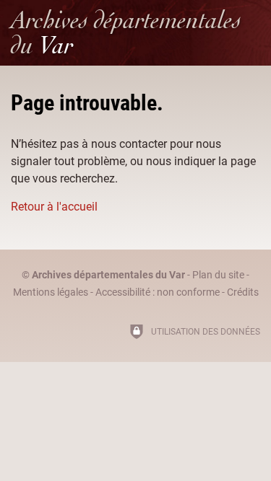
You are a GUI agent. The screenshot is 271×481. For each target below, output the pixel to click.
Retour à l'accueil (54, 206)
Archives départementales (126, 32)
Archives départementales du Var (108, 275)
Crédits (243, 292)
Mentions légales (50, 292)
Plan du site (218, 275)
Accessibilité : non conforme (157, 292)
